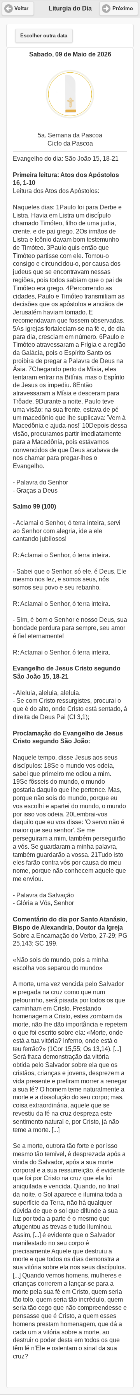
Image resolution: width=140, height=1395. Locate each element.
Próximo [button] (122, 8)
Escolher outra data (43, 36)
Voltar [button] (21, 8)
